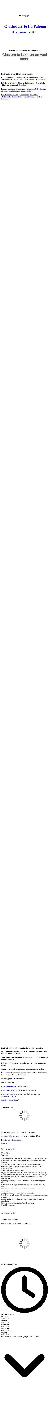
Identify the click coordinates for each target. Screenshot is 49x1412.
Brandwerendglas (8, 89)
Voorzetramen (28, 79)
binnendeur (24, 95)
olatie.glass (11, 1086)
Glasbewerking (16, 83)
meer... (3, 1038)
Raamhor (22, 85)
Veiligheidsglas (28, 83)
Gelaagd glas (40, 83)
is (6, 1086)
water (29, 91)
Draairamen (40, 79)
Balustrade (6, 97)
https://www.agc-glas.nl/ (10, 1100)
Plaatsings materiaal (10, 85)
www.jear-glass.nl (7, 1090)
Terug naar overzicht (8, 1149)
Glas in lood (17, 79)
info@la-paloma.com (15, 1140)
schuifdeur (34, 95)
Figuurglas (20, 89)
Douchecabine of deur (9, 95)
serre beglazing (29, 97)
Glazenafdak (17, 97)
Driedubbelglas (22, 77)
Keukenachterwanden (17, 91)
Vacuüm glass (6, 79)
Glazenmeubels (32, 89)
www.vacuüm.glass (8, 1094)
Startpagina (26, 16)
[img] (24, 7)
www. (3, 1086)
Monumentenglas (36, 77)
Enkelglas (5, 83)
